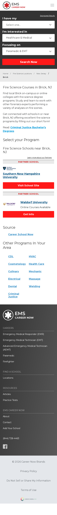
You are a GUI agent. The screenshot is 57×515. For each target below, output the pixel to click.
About (6, 416)
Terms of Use (28, 490)
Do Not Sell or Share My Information (29, 481)
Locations (8, 377)
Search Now (28, 62)
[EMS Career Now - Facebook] (5, 446)
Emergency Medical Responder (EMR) (23, 334)
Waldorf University (34, 202)
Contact (7, 422)
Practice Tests (10, 400)
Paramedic (8, 355)
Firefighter (8, 361)
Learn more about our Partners (39, 157)
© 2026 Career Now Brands (28, 462)
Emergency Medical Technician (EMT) (23, 340)
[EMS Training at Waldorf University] (11, 204)
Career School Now (20, 234)
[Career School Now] (28, 499)
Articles (7, 394)
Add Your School (11, 428)
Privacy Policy (28, 471)
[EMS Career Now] (14, 5)
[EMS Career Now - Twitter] (13, 446)
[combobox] (28, 24)
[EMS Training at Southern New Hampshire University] (11, 168)
